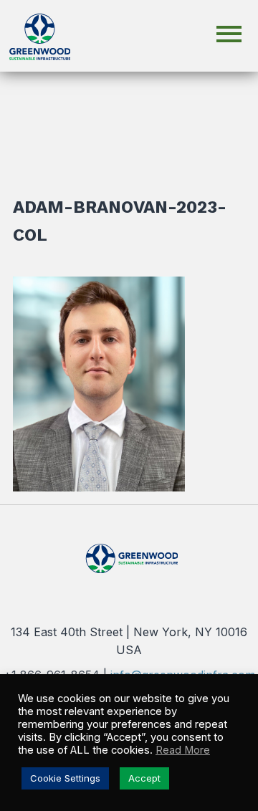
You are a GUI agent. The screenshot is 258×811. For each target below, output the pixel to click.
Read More (183, 750)
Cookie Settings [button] (65, 778)
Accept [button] (144, 778)
